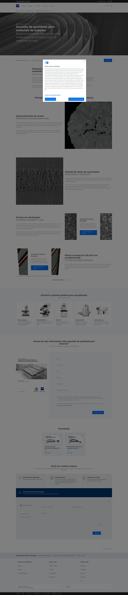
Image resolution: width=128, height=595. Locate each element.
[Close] (84, 61)
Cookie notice (48, 95)
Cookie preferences (50, 99)
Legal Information (56, 95)
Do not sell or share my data (76, 99)
